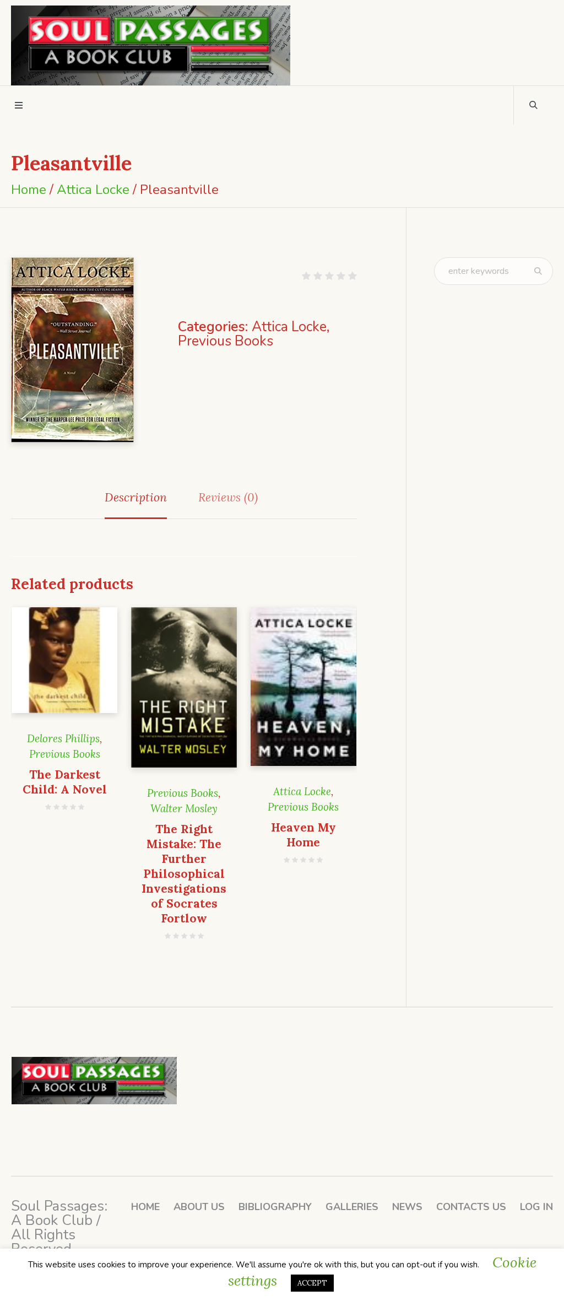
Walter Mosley (184, 808)
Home (28, 189)
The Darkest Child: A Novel (65, 782)
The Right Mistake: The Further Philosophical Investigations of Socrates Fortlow (184, 874)
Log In (536, 1206)
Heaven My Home (303, 835)
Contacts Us (471, 1206)
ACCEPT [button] (312, 1283)
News (407, 1206)
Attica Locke (93, 189)
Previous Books (225, 341)
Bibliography (275, 1206)
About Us (199, 1206)
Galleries (352, 1206)
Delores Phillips (63, 738)
